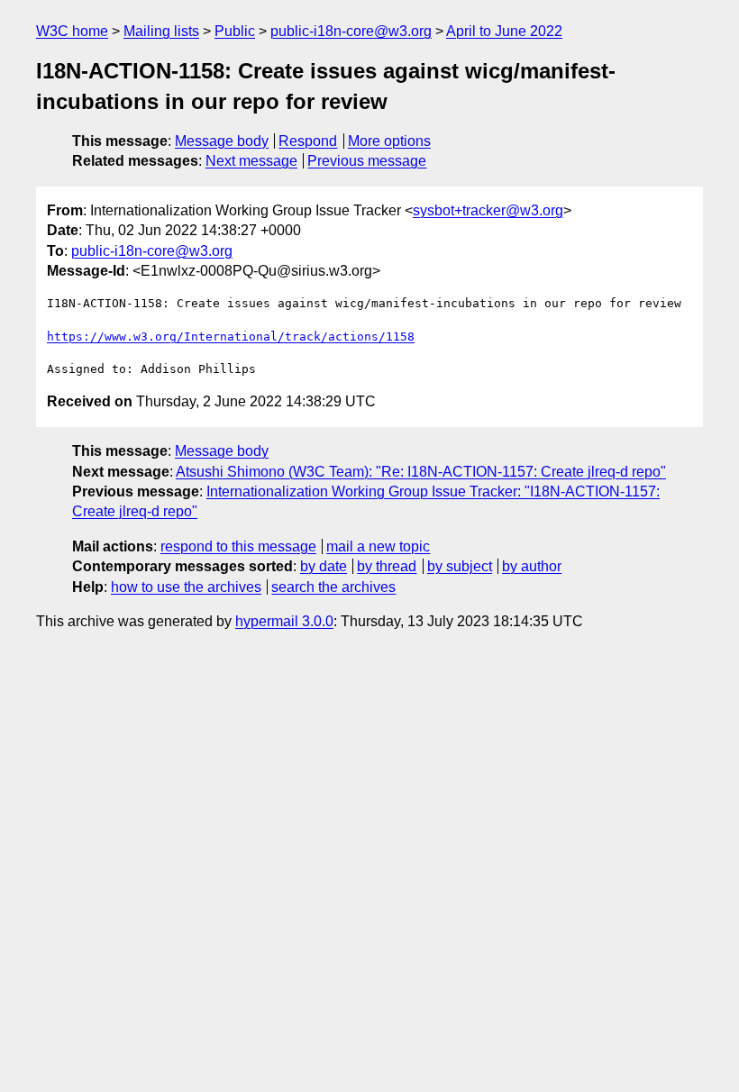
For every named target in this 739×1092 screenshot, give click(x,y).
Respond (307, 141)
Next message (251, 160)
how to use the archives (186, 587)
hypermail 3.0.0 (284, 621)
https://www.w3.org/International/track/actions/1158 (231, 336)
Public (234, 31)
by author (531, 566)
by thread (386, 566)
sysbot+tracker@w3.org (488, 210)
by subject (459, 566)
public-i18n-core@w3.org (351, 31)
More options (389, 141)
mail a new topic (378, 546)
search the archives (333, 587)
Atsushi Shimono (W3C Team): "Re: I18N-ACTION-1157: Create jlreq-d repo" (421, 471)
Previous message (366, 160)
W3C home (72, 31)
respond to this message (238, 546)
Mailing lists (161, 31)
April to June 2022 (504, 31)
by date (323, 566)
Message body (222, 141)
